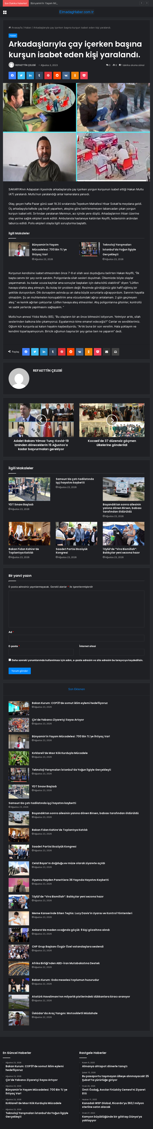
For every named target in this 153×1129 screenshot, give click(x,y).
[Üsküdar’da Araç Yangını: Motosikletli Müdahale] (19, 1018)
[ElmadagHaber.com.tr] (76, 11)
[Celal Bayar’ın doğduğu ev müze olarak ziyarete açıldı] (19, 868)
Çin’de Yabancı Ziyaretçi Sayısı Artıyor (58, 720)
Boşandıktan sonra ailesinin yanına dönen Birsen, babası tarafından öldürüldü (122, 508)
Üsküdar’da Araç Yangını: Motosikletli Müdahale (65, 1013)
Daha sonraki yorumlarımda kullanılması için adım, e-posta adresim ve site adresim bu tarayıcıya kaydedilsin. (77, 660)
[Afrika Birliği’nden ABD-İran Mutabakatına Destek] (19, 968)
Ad (11, 632)
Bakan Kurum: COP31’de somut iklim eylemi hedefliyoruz (70, 703)
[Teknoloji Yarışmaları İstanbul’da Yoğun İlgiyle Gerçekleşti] (89, 249)
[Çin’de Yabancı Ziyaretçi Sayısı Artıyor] (19, 725)
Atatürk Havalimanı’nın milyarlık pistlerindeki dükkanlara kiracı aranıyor (81, 996)
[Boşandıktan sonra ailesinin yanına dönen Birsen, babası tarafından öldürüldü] (123, 489)
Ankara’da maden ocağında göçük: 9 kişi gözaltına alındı (71, 930)
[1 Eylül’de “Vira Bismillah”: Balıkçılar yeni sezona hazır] (123, 533)
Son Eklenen (76, 689)
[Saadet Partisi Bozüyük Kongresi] (76, 533)
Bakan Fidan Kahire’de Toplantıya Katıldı (24, 550)
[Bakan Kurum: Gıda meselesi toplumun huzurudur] (19, 985)
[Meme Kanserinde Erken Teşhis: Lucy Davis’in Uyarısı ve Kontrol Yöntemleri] (19, 918)
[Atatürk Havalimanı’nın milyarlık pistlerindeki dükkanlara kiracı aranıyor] (19, 1002)
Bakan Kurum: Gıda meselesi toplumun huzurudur (65, 980)
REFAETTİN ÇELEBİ (25, 65)
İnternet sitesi (87, 646)
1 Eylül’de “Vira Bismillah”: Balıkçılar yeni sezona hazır (121, 550)
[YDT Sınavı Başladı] (29, 489)
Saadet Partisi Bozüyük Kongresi (72, 550)
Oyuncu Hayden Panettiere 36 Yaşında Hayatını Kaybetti (70, 880)
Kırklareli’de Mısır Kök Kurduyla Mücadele (60, 753)
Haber (27, 27)
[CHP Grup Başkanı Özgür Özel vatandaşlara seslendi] (19, 952)
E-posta (14, 646)
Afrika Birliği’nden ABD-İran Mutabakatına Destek (66, 963)
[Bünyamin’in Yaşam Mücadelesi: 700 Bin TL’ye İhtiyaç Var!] (19, 249)
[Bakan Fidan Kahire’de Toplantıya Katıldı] (29, 533)
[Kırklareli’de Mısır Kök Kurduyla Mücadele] (19, 758)
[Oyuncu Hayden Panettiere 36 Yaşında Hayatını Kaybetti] (19, 885)
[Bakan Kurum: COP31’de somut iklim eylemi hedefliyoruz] (19, 708)
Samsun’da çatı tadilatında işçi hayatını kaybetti (75, 480)
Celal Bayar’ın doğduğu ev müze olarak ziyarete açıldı (68, 863)
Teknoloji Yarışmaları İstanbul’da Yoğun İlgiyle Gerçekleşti (119, 249)
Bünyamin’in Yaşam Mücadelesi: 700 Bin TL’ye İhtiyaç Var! (63, 3)
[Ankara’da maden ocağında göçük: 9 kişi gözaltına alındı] (19, 935)
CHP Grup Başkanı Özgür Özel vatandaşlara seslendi (68, 946)
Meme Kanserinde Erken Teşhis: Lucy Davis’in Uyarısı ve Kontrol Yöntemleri (82, 913)
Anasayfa (16, 27)
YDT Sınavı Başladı (21, 504)
